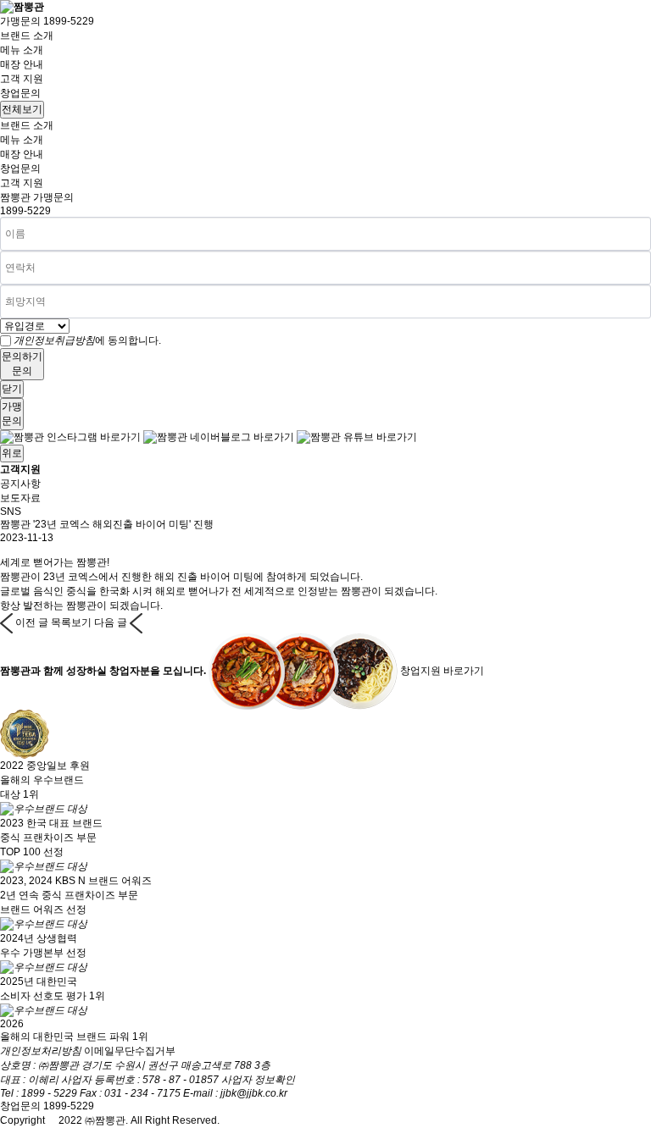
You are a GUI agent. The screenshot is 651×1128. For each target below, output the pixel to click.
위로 (12, 453)
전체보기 (22, 109)
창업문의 (20, 93)
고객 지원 (21, 79)
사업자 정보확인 (258, 1080)
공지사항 (20, 483)
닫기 (12, 389)
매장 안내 (21, 64)
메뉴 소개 (21, 50)
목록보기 (71, 622)
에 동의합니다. (87, 340)
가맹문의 (47, 21)
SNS (10, 511)
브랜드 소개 (26, 35)
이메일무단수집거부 (129, 1051)
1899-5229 (25, 211)
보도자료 (20, 498)
